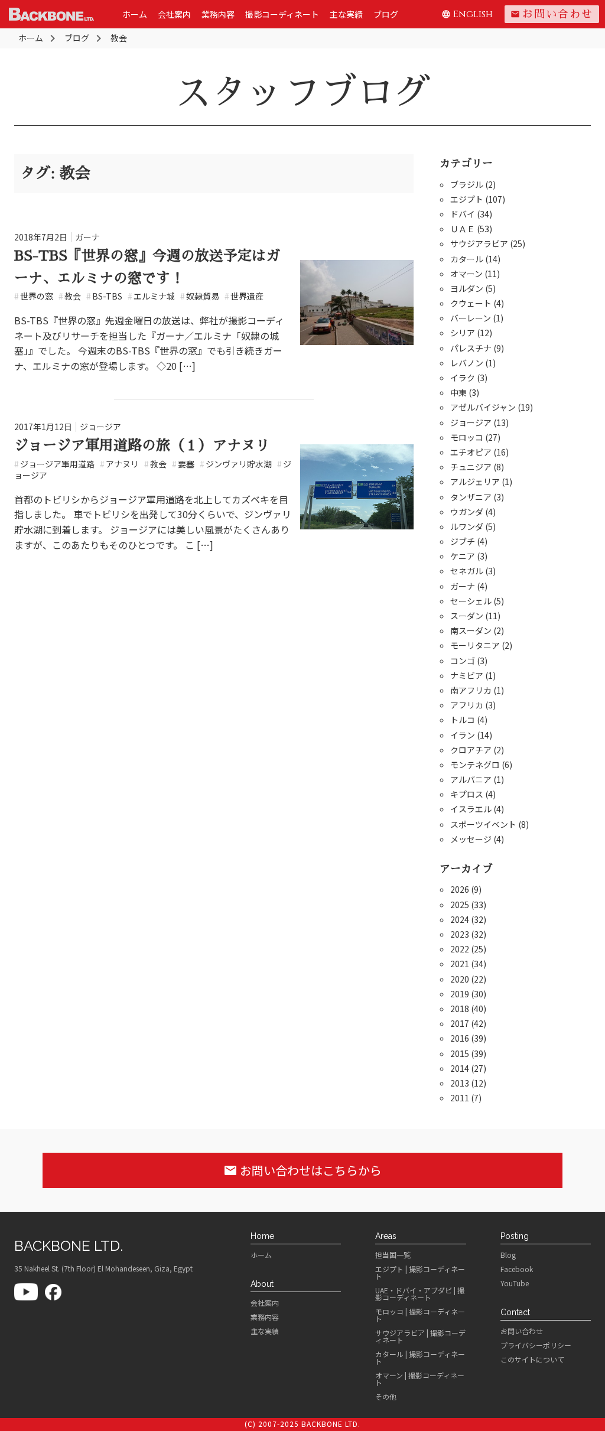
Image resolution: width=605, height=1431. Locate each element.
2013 (459, 1083)
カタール (466, 259)
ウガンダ (466, 512)
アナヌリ (119, 464)
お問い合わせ (551, 14)
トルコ (462, 720)
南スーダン (471, 630)
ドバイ (462, 214)
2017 (459, 1023)
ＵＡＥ (462, 229)
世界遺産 (244, 296)
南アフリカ (471, 690)
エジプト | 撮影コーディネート (420, 1273)
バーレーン (470, 318)
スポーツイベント (483, 824)
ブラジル (466, 184)
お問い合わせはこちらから (302, 1170)
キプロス (466, 794)
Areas (385, 1236)
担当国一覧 (393, 1254)
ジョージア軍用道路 (54, 464)
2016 (459, 1038)
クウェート (471, 303)
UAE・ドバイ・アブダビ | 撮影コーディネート (419, 1294)
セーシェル (471, 601)
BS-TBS (104, 296)
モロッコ (466, 437)
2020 (459, 979)
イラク (462, 377)
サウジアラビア (479, 243)
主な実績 (346, 14)
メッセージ (471, 839)
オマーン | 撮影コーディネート (419, 1379)
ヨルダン (466, 288)
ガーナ (87, 237)
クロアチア (471, 750)
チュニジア (471, 467)
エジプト (466, 199)
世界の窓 (33, 296)
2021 (459, 964)
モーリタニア (475, 645)
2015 (459, 1053)
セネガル (466, 571)
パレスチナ (471, 348)
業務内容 (218, 14)
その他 (385, 1396)
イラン (462, 735)
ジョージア (100, 426)
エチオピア (471, 452)
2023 (459, 934)
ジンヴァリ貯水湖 (236, 464)
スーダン (466, 616)
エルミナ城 (151, 296)
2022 (459, 949)
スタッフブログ (302, 92)
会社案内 (174, 14)
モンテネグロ (475, 764)
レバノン (466, 363)
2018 (459, 1008)
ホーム (134, 14)
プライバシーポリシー (535, 1345)
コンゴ (462, 660)
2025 (459, 904)
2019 (459, 994)
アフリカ (466, 705)
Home (262, 1236)
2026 (459, 889)
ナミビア (466, 675)
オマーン (466, 273)
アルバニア (471, 779)
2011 (459, 1098)
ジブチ (462, 541)
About (262, 1284)
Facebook (516, 1269)
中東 (458, 392)
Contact (515, 1312)
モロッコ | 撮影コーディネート (420, 1315)
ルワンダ (466, 526)
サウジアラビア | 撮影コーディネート (420, 1336)
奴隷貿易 (199, 296)
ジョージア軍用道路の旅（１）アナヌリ (141, 445)
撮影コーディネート (282, 14)
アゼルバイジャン (483, 407)
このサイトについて (532, 1359)
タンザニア (471, 497)
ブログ (385, 14)
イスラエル (471, 809)
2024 (459, 919)
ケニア (462, 556)
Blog (508, 1254)
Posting (514, 1236)
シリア (462, 333)
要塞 (183, 464)
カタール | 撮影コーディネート (420, 1358)
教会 (69, 296)
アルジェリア (475, 481)
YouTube (514, 1283)
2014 (459, 1068)
